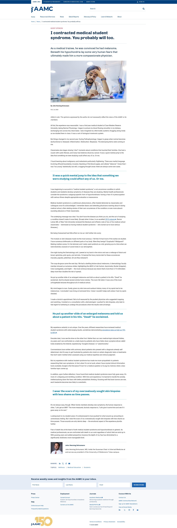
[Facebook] (66, 463)
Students (87, 467)
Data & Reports (74, 17)
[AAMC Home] (42, 10)
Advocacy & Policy (90, 17)
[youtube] (137, 510)
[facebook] (133, 510)
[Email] (70, 463)
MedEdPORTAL (94, 504)
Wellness (61, 467)
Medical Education (74, 467)
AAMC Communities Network (128, 500)
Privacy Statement (109, 521)
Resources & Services (47, 17)
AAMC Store (90, 2)
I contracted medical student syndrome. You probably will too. (61, 21)
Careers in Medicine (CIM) (73, 2)
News (62, 17)
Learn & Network (106, 17)
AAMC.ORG (36, 2)
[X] (63, 463)
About (119, 17)
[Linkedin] (60, 463)
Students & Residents (51, 2)
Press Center (35, 497)
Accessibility (121, 521)
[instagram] (129, 510)
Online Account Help (37, 505)
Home (33, 17)
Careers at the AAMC (67, 504)
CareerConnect (65, 497)
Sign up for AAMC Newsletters (128, 504)
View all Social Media (125, 507)
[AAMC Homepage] (41, 521)
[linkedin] (119, 510)
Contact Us (122, 497)
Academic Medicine (96, 497)
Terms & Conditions (96, 521)
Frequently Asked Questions (40, 509)
